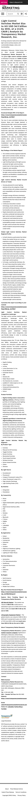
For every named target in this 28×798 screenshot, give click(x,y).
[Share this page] (26, 13)
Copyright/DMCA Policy (9, 795)
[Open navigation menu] (2, 13)
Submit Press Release (8, 792)
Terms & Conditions (20, 792)
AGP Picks (4, 2)
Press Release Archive (16, 789)
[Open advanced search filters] (21, 13)
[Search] (18, 13)
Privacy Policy (22, 795)
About (7, 789)
